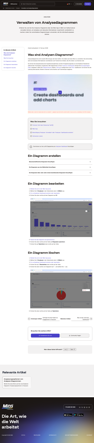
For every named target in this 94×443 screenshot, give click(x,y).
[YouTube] (79, 407)
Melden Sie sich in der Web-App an (40, 189)
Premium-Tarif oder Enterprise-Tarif (42, 125)
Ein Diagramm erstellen (10, 61)
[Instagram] (89, 407)
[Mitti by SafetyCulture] (5, 4)
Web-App (35, 129)
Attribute (58, 67)
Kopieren (54, 200)
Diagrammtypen (47, 67)
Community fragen (76, 335)
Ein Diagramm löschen (10, 67)
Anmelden (79, 4)
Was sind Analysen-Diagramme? (9, 54)
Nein (72, 349)
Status (23, 435)
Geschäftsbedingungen (71, 435)
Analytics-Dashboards (68, 65)
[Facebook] (87, 407)
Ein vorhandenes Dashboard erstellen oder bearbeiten (45, 193)
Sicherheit (89, 435)
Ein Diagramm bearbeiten (11, 64)
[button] (37, 4)
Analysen (18, 8)
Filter (72, 67)
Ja (65, 349)
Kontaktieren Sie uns (46, 335)
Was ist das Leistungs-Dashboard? (83, 318)
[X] (82, 407)
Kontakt (87, 4)
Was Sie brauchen (8, 58)
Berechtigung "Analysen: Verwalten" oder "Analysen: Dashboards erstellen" (52, 132)
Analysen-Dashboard (61, 146)
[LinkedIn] (84, 407)
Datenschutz (52, 435)
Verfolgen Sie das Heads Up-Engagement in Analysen (50, 318)
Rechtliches (37, 435)
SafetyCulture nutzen (10, 8)
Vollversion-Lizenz (37, 136)
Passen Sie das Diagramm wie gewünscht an (42, 239)
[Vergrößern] (33, 200)
